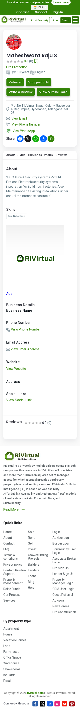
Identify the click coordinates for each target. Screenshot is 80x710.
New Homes (60, 606)
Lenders (33, 570)
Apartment (11, 628)
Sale (31, 532)
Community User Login (64, 551)
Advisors (58, 600)
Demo (65, 20)
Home (7, 532)
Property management (13, 581)
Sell (30, 543)
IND (41, 7)
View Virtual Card (53, 92)
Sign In (58, 12)
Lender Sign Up (63, 574)
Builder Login (61, 543)
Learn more (61, 2)
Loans (32, 576)
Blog (31, 582)
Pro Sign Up (60, 568)
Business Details (40, 155)
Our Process (11, 594)
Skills (22, 155)
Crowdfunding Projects (38, 556)
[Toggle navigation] (75, 20)
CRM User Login (63, 589)
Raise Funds (11, 589)
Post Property (39, 20)
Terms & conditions (10, 556)
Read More (11, 509)
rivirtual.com (35, 692)
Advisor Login (61, 537)
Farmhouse (11, 651)
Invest (32, 549)
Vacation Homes (14, 640)
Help (31, 587)
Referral (15, 82)
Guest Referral (62, 594)
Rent (31, 537)
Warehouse (11, 663)
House (7, 634)
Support (41, 12)
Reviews (62, 155)
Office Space (12, 657)
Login (56, 532)
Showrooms (11, 669)
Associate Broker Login (64, 560)
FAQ (6, 549)
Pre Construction (64, 612)
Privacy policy (12, 564)
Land (6, 646)
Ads (9, 293)
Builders (33, 564)
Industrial (9, 675)
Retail (7, 680)
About (10, 155)
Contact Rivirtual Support (14, 572)
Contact (22, 12)
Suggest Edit (38, 82)
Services (9, 600)
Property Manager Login (62, 581)
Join (55, 20)
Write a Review (20, 92)
